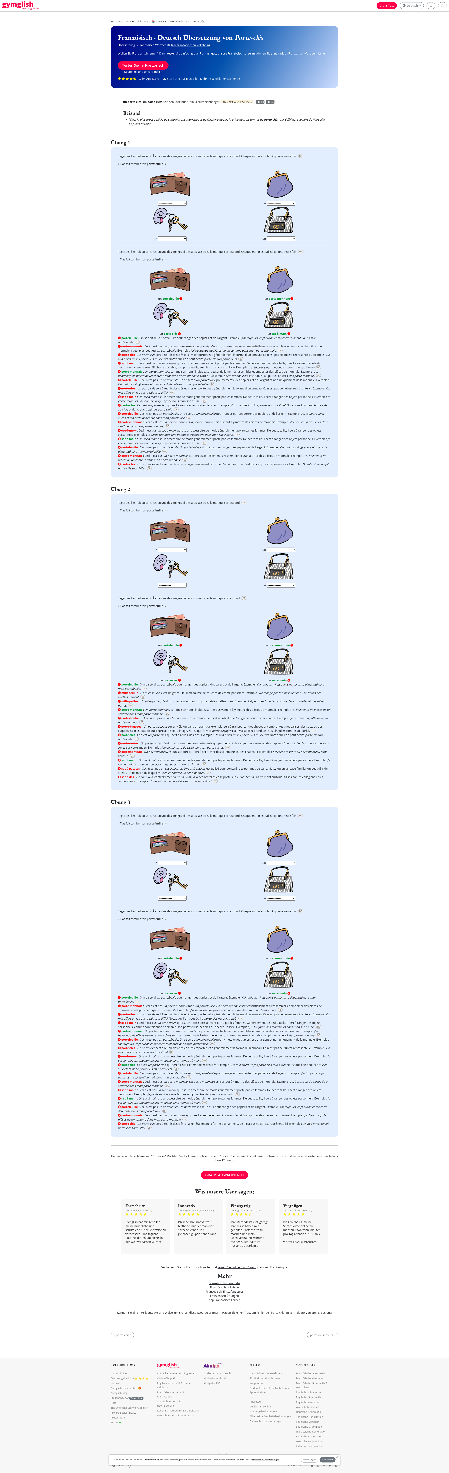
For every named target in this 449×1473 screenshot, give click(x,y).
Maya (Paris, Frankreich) (139, 1210)
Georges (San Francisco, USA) (247, 1210)
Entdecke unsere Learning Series (176, 1373)
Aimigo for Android (214, 1378)
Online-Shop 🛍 (166, 1378)
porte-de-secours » (322, 1335)
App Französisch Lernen (224, 1300)
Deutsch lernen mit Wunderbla (175, 1415)
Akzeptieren (327, 1459)
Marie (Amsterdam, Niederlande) (197, 1210)
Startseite (116, 21)
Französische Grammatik (310, 1373)
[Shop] (431, 5)
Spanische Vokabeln (308, 1421)
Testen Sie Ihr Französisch (143, 65)
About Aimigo (119, 1373)
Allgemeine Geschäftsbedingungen (270, 1416)
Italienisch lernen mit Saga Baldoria (178, 1410)
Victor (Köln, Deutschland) (298, 1210)
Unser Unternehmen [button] (123, 1365)
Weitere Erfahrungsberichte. (300, 1242)
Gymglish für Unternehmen (266, 1373)
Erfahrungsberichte (122, 1378)
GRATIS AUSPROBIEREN (224, 1175)
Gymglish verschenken (124, 1388)
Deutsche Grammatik (308, 1412)
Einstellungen (309, 1459)
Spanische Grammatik (309, 1426)
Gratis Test (387, 6)
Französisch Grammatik (224, 1283)
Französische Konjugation (311, 1431)
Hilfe (113, 1402)
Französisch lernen (137, 21)
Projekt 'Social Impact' (123, 1412)
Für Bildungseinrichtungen (265, 1378)
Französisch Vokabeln (224, 1287)
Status (115, 1422)
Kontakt (115, 1383)
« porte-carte (122, 1335)
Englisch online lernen (309, 1392)
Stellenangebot (126, 1398)
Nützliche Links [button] (305, 1365)
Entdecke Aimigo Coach (217, 1373)
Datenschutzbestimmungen (265, 1459)
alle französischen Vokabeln (190, 45)
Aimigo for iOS (211, 1383)
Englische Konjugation (309, 1436)
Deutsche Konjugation (309, 1441)
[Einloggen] (442, 5)
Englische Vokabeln (307, 1402)
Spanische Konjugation (309, 1416)
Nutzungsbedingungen (263, 1411)
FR (262, 101)
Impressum (256, 1401)
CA (272, 101)
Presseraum (118, 1417)
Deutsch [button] (412, 6)
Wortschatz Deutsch (308, 1407)
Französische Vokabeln (309, 1378)
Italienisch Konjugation (309, 1446)
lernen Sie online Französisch (237, 1267)
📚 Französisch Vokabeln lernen (170, 21)
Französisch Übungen (224, 1296)
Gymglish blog (119, 1393)
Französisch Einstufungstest (224, 1292)
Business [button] (255, 1365)
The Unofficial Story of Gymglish (129, 1407)
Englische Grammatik (308, 1397)
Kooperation (257, 1383)
